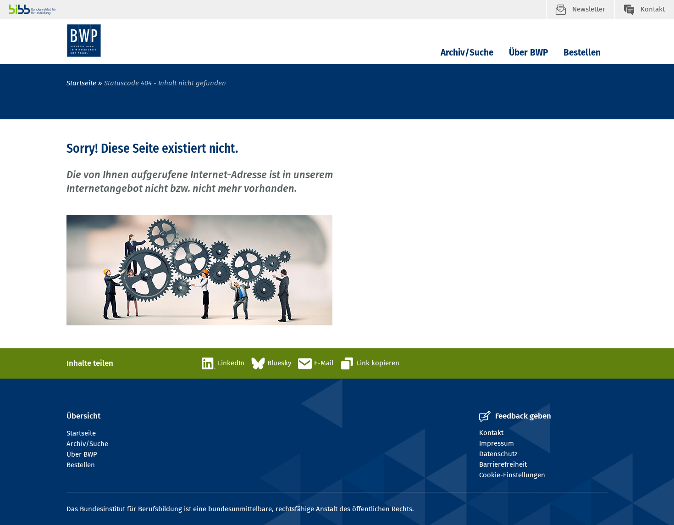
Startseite (82, 83)
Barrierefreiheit (503, 464)
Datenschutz (498, 454)
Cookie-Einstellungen (512, 475)
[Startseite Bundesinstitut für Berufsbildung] (277, 10)
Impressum (496, 443)
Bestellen (582, 52)
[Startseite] (83, 40)
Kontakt (491, 433)
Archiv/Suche (467, 52)
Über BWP (528, 52)
